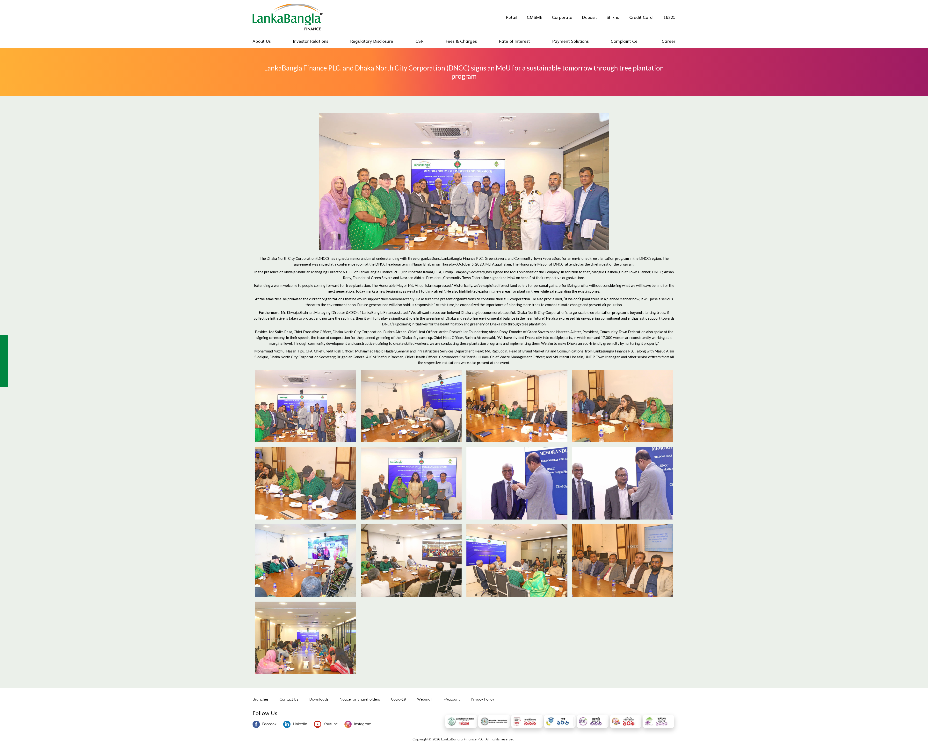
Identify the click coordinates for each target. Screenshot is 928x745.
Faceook (269, 723)
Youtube (331, 723)
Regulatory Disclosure (371, 41)
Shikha (613, 17)
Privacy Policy (482, 699)
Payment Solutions (570, 41)
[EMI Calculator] (4, 371)
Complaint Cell (625, 41)
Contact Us (289, 699)
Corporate (562, 17)
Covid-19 (398, 699)
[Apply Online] (4, 340)
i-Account (451, 699)
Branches (260, 699)
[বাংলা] (4, 382)
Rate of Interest (514, 41)
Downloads (318, 699)
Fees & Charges (461, 41)
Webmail (424, 699)
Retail (511, 17)
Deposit (589, 17)
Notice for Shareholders (360, 699)
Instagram (362, 723)
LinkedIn (300, 723)
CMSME (534, 17)
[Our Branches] (4, 361)
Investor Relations (310, 41)
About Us (262, 41)
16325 (669, 17)
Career (668, 41)
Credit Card (641, 17)
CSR (419, 41)
